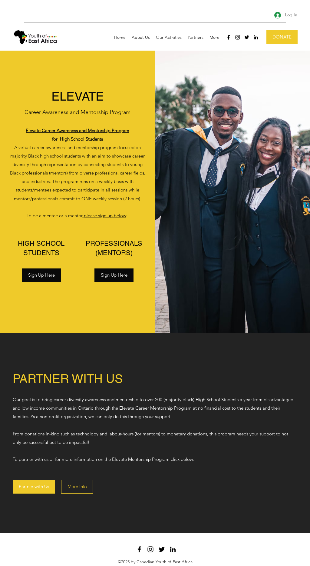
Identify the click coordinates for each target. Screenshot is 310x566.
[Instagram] (238, 37)
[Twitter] (247, 37)
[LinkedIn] (256, 37)
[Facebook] (229, 37)
